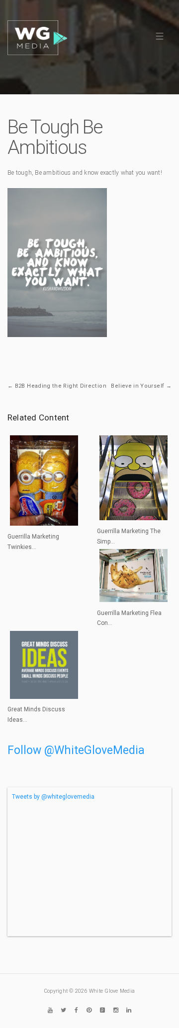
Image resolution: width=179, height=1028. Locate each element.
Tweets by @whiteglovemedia (53, 796)
